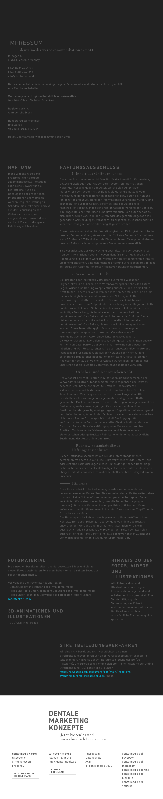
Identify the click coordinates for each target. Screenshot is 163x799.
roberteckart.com (19, 599)
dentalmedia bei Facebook (132, 756)
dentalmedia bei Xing (135, 770)
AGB (88, 762)
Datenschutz (93, 758)
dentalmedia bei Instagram (132, 764)
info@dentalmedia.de (62, 762)
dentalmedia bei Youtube (132, 784)
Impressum (92, 754)
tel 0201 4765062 (60, 754)
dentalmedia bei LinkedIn (132, 776)
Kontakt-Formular (57, 771)
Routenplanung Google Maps (24, 775)
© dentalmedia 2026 (98, 766)
